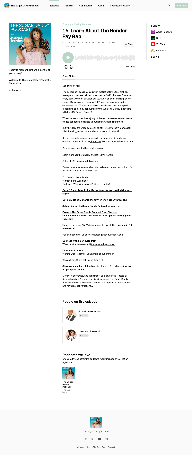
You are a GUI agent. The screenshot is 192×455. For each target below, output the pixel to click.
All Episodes (15, 90)
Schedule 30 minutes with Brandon (80, 161)
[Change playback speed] (77, 67)
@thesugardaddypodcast (102, 244)
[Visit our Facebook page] (85, 439)
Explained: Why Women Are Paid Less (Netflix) (86, 184)
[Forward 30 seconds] (71, 67)
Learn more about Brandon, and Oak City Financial (87, 154)
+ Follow (181, 5)
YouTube (160, 44)
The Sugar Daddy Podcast (25, 5)
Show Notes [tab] (68, 76)
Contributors (85, 5)
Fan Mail (69, 5)
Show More (15, 83)
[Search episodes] (169, 5)
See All (155, 57)
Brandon (109, 253)
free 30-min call (78, 260)
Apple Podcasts (164, 31)
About (101, 5)
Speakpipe (95, 141)
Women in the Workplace (75, 180)
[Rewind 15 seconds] (66, 67)
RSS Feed (161, 50)
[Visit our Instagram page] (92, 439)
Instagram (98, 148)
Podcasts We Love (120, 5)
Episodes (54, 5)
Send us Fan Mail (71, 85)
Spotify (160, 38)
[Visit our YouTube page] (99, 439)
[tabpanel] (98, 187)
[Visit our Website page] (106, 439)
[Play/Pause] (68, 57)
